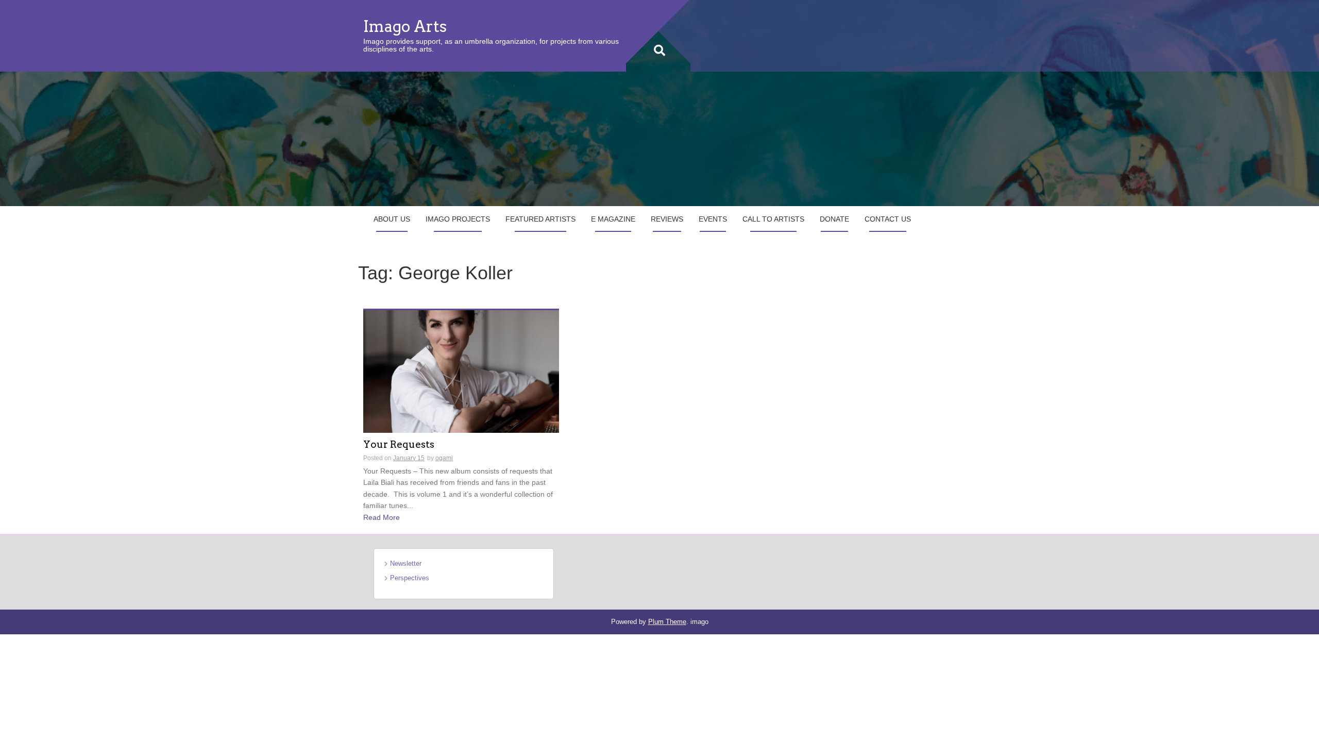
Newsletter (405, 563)
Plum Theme (667, 622)
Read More (381, 517)
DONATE (834, 219)
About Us (392, 219)
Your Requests (398, 445)
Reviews (667, 219)
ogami (444, 458)
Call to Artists (773, 219)
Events (713, 219)
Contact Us (888, 219)
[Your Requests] (461, 370)
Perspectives (409, 578)
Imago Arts (405, 26)
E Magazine (613, 219)
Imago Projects (458, 219)
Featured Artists (540, 219)
